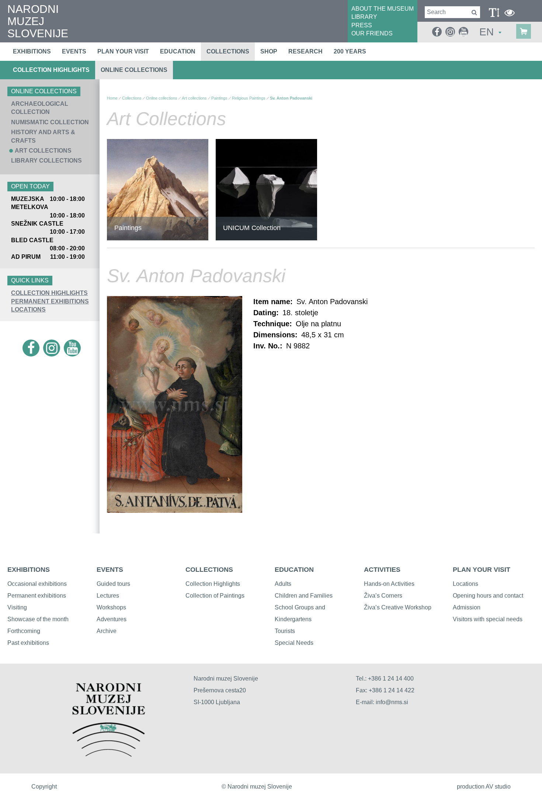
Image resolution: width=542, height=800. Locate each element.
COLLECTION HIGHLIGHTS (49, 293)
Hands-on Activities (389, 584)
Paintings (219, 98)
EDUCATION (294, 569)
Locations (28, 309)
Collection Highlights (51, 70)
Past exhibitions (28, 643)
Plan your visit (123, 51)
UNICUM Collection (252, 228)
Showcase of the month (38, 619)
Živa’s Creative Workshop (397, 607)
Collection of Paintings (214, 595)
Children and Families (304, 595)
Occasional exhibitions (37, 584)
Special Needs (294, 643)
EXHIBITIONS (28, 569)
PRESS (361, 25)
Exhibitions (32, 51)
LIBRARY (364, 17)
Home (112, 98)
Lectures (108, 595)
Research (305, 51)
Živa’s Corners (383, 595)
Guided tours (113, 584)
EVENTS (110, 569)
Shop (268, 51)
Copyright (44, 786)
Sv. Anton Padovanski (291, 98)
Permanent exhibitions (36, 595)
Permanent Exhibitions (50, 301)
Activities (382, 569)
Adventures (111, 619)
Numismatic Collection (50, 122)
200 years (350, 51)
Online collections (134, 70)
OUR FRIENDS (372, 33)
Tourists (285, 631)
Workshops (111, 607)
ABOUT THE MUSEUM (382, 9)
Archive (107, 631)
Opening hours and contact (488, 595)
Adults (283, 584)
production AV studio (484, 786)
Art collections (43, 150)
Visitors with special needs (487, 619)
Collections (227, 51)
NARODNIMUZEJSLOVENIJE (37, 21)
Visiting (17, 607)
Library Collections (46, 160)
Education (177, 51)
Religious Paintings (248, 98)
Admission (466, 607)
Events (74, 51)
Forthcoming (23, 631)
